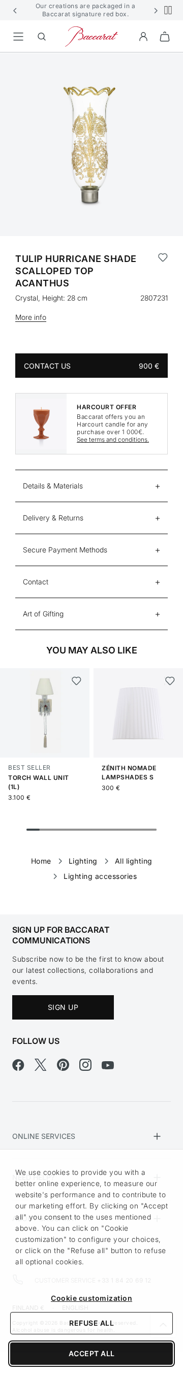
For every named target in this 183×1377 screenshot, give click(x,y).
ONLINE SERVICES (43, 1136)
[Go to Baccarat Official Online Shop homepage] (91, 35)
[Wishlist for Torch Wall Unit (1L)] (76, 680)
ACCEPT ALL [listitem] (92, 1353)
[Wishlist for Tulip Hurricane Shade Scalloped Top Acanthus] (163, 271)
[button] (15, 10)
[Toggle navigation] (18, 36)
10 (150, 830)
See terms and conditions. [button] (113, 439)
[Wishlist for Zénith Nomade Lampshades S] (169, 680)
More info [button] (30, 317)
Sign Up (63, 1007)
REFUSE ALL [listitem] (91, 1323)
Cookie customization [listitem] (91, 1298)
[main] (91, 467)
